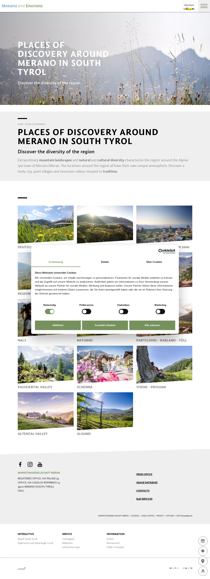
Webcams (67, 543)
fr (191, 568)
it (175, 568)
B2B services (144, 499)
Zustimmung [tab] (56, 261)
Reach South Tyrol (27, 539)
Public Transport (115, 547)
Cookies (135, 516)
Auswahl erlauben (105, 325)
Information (116, 534)
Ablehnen (57, 325)
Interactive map (71, 547)
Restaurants (113, 543)
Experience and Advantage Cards (35, 543)
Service (67, 534)
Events (110, 539)
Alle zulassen (152, 325)
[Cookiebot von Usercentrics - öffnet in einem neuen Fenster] (161, 251)
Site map (170, 516)
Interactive (26, 534)
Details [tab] (105, 261)
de (170, 568)
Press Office (144, 474)
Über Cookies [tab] (154, 261)
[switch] (86, 311)
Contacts (142, 491)
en (180, 568)
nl (186, 568)
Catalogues (68, 539)
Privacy (160, 516)
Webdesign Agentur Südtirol (22, 568)
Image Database (147, 482)
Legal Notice (147, 516)
